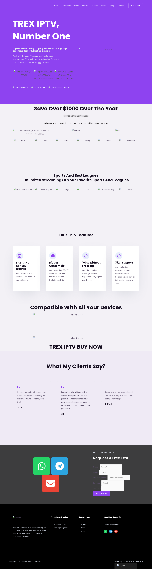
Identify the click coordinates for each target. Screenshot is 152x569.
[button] (135, 5)
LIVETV (85, 5)
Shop (112, 5)
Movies (95, 5)
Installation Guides (71, 5)
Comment (97, 488)
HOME (57, 5)
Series (103, 5)
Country (97, 483)
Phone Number (100, 477)
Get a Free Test (102, 493)
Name (96, 467)
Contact (121, 5)
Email (96, 472)
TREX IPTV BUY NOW (76, 347)
